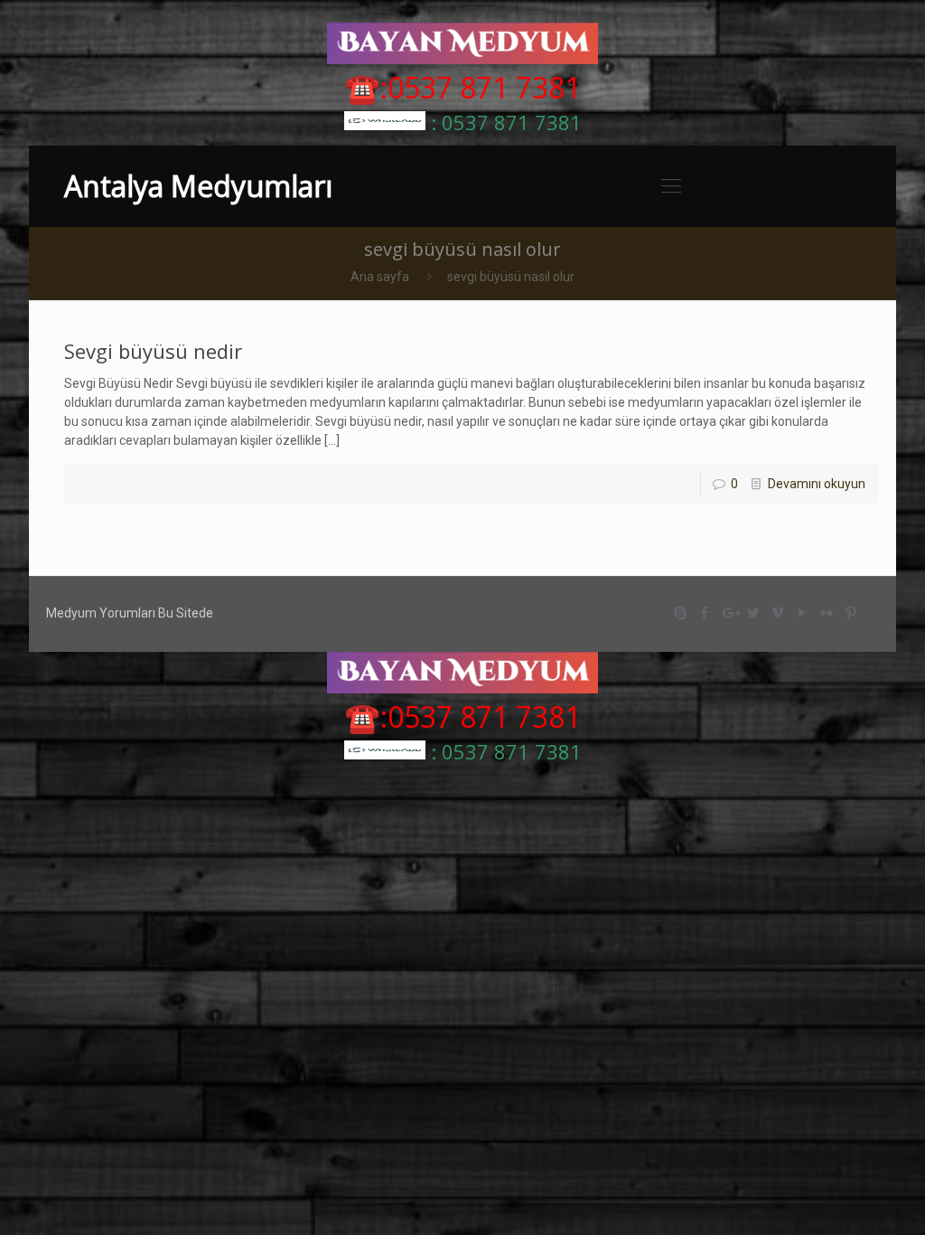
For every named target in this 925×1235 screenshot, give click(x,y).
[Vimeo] (778, 613)
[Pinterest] (851, 613)
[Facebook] (705, 613)
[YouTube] (802, 613)
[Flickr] (827, 613)
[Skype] (680, 613)
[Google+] (729, 613)
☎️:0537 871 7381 (462, 87)
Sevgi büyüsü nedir (153, 350)
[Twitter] (753, 613)
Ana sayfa (379, 276)
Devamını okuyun (816, 483)
